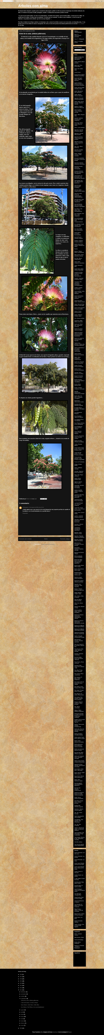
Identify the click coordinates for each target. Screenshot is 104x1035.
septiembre (24, 998)
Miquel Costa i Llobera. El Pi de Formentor (79, 914)
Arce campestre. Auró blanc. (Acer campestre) (79, 214)
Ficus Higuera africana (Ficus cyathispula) (79, 423)
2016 (21, 978)
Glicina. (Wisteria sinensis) (78, 468)
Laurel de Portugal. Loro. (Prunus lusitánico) (78, 504)
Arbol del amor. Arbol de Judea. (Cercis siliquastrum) (79, 200)
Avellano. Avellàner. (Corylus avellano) (78, 241)
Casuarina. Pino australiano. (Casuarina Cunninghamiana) (78, 283)
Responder (25, 513)
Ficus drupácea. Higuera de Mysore (78, 416)
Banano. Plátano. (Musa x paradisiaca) (79, 252)
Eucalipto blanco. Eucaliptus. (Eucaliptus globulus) (79, 409)
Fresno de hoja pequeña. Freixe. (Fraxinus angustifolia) (79, 458)
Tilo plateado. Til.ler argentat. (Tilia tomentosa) (78, 821)
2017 (21, 976)
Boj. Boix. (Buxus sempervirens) (78, 259)
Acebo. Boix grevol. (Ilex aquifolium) (78, 92)
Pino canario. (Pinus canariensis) (78, 674)
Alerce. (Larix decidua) (79, 127)
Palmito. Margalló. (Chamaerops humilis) (79, 636)
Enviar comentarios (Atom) (48, 544)
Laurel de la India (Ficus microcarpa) (78, 500)
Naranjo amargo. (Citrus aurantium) (78, 578)
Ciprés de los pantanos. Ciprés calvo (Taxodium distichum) (79, 344)
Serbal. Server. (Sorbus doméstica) (78, 798)
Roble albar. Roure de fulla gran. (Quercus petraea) (79, 730)
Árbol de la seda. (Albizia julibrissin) (29, 1000)
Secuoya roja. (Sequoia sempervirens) (77, 789)
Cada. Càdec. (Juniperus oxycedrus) (79, 262)
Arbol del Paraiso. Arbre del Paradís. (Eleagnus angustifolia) (79, 205)
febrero (23, 1023)
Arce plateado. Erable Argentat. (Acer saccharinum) (79, 225)
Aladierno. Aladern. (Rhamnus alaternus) (79, 107)
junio (22, 1014)
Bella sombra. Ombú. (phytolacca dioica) (79, 255)
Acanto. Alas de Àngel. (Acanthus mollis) (79, 88)
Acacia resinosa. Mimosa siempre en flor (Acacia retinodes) (79, 84)
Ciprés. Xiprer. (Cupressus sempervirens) (77, 358)
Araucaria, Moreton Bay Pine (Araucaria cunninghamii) (78, 172)
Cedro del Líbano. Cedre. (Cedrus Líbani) (79, 301)
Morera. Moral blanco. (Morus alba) (79, 569)
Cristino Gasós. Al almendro (78, 872)
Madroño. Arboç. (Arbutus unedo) (78, 533)
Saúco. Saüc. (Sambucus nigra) (78, 780)
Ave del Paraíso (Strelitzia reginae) (78, 238)
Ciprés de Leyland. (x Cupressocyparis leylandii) (79, 339)
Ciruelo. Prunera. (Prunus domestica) (78, 366)
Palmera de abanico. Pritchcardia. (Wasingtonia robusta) (79, 622)
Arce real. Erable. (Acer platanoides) (78, 229)
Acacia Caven (77, 72)
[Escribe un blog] (42, 499)
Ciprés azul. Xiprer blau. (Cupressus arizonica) (78, 325)
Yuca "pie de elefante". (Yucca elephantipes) (79, 845)
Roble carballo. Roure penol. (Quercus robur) (79, 738)
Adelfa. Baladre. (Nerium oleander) (78, 95)
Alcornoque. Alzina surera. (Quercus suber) (78, 124)
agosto (22, 1009)
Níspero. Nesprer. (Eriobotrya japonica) (79, 589)
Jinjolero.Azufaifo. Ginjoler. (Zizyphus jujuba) (78, 491)
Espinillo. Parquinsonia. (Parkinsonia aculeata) (79, 392)
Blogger (70, 1032)
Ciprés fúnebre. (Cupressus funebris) (79, 354)
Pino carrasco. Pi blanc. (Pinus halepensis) (78, 678)
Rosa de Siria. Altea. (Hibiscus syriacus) (78, 753)
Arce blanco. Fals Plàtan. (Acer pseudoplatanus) (32, 1007)
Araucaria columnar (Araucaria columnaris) (79, 163)
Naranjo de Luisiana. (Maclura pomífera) (79, 581)
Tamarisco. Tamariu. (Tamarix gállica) (78, 809)
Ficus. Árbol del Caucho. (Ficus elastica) (77, 432)
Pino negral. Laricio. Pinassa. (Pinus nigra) (79, 687)
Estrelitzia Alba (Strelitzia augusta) (78, 405)
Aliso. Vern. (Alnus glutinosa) (78, 147)
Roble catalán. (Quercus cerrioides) (79, 741)
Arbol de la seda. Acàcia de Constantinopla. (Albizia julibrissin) (78, 195)
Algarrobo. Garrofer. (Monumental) (78, 134)
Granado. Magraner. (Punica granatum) (79, 472)
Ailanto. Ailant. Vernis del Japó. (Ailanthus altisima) (79, 103)
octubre (23, 996)
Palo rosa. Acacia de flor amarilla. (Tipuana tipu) (79, 645)
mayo (22, 1016)
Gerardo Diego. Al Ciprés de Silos (78, 886)
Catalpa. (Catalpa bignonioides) (78, 288)
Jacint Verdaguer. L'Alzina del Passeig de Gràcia (79, 890)
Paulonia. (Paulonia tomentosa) (78, 654)
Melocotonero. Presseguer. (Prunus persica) (79, 544)
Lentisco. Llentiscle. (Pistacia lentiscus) (78, 516)
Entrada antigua (65, 539)
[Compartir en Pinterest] (46, 499)
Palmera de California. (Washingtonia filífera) (79, 626)
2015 (21, 981)
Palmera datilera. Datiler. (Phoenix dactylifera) (78, 611)
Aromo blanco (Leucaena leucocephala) (77, 233)
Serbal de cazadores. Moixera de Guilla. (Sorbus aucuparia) (79, 794)
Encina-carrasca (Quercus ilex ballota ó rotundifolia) (79, 380)
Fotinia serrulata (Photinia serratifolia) (79, 441)
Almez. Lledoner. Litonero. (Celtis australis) (78, 154)
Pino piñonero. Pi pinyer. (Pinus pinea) (79, 694)
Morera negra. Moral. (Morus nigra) (79, 566)
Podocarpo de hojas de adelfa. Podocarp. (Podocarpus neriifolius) (79, 715)
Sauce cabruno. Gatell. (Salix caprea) (79, 773)
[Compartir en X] (43, 499)
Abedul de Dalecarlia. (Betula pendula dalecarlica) (79, 58)
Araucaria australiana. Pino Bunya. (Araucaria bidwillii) (79, 159)
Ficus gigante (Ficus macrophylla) (78, 420)
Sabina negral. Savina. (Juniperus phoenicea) (79, 761)
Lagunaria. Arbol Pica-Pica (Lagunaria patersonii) (79, 496)
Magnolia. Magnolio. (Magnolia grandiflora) (79, 536)
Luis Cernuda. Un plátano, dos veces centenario (78, 905)
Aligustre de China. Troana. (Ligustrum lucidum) (78, 143)
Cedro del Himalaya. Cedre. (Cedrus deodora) (79, 297)
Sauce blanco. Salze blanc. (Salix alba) (79, 769)
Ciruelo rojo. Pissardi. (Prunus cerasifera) (79, 362)
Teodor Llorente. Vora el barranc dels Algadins (79, 925)
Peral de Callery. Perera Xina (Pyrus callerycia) (78, 658)
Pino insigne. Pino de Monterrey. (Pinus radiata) (79, 683)
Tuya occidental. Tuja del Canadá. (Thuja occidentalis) (79, 834)
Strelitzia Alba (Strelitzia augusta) (78, 806)
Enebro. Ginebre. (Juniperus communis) (79, 388)
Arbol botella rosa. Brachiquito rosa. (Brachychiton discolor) (79, 177)
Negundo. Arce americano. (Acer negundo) (78, 585)
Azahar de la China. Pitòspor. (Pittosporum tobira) (79, 245)
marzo (22, 1021)
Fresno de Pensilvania (79, 461)
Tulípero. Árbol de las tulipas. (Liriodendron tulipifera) (79, 829)
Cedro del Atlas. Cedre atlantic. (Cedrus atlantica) (79, 292)
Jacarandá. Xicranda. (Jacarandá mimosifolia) (79, 486)
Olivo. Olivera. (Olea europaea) (78, 596)
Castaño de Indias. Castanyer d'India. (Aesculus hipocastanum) (78, 274)
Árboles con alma (33, 6)
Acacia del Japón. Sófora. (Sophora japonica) (78, 79)
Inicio (46, 539)
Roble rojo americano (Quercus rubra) (79, 749)
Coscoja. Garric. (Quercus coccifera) (78, 373)
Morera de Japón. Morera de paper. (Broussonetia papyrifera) (78, 561)
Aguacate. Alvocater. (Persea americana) (79, 99)
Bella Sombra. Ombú (79, 937)
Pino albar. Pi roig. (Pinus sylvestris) (78, 671)
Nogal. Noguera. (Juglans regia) (78, 593)
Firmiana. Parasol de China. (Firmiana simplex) (79, 437)
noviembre (23, 994)
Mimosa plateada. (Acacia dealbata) (78, 556)
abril (22, 1018)
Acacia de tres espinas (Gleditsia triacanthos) (79, 75)
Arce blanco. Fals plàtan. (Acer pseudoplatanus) (78, 210)
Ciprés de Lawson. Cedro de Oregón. (78, 329)
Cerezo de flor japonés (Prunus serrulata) (79, 308)
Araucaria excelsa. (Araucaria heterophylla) (78, 167)
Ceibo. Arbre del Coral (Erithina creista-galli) (79, 305)
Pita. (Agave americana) (77, 707)
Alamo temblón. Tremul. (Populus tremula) (78, 111)
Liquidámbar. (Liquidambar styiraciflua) (77, 529)
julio (22, 1012)
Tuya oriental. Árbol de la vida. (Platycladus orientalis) (79, 838)
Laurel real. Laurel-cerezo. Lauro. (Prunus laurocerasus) (79, 509)
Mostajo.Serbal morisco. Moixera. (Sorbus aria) (78, 573)
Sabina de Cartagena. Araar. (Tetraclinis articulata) (79, 757)
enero (22, 1025)
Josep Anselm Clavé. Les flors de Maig (79, 898)
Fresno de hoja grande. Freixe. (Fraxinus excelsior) (78, 453)
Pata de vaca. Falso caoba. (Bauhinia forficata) (78, 650)
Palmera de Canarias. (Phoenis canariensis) (79, 633)
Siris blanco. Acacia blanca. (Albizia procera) (78, 802)
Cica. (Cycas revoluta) (79, 318)
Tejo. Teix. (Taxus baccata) (78, 813)
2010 (21, 1028)
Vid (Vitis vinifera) (78, 842)
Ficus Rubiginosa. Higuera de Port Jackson (78, 427)
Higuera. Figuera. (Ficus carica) (78, 482)
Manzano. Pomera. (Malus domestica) (78, 540)
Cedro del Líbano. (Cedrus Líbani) (29, 1002)
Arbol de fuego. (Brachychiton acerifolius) (77, 186)
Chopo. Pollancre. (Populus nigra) (78, 315)
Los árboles (81, 23)
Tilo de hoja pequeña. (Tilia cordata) (79, 817)
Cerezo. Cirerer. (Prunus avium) (78, 312)
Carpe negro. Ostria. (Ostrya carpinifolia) (79, 269)
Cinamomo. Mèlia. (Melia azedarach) (78, 321)
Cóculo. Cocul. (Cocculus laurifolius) (79, 369)
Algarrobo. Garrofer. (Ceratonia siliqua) (78, 130)
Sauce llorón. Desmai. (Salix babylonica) (79, 776)
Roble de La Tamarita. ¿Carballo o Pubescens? (79, 947)
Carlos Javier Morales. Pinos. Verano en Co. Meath (79, 868)
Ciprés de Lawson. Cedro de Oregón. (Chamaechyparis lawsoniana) (78, 334)
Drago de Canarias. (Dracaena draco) (78, 376)
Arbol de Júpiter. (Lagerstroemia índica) (79, 190)
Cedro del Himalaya (78, 939)
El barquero (26, 507)
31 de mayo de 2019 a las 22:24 (36, 507)
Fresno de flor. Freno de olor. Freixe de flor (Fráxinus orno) (79, 449)
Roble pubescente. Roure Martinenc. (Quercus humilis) (78, 745)
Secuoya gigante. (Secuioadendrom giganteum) (78, 784)
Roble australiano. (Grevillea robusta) (78, 734)
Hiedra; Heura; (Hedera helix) (77, 479)
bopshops (55, 1032)
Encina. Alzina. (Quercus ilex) (77, 385)
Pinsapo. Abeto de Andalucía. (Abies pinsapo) (78, 703)
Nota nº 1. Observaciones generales (77, 35)
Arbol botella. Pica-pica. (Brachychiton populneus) (78, 182)
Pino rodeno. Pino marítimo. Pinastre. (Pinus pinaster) (78, 698)
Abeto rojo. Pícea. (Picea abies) (78, 66)
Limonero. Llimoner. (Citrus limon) (78, 525)
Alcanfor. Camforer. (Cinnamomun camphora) (78, 119)
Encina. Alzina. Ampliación (77, 943)
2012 (21, 987)
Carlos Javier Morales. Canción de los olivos (79, 864)
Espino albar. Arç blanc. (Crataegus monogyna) (78, 397)
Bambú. (76, 248)
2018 (21, 974)
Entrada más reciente (25, 539)
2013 (21, 985)
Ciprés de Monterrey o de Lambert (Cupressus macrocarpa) (79, 349)
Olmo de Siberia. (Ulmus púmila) (78, 600)
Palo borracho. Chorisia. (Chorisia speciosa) (78, 640)
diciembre (23, 991)
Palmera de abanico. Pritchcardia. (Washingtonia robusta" (79, 616)
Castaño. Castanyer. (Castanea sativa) (79, 279)
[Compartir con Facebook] (45, 499)
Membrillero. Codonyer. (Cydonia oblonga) (78, 549)
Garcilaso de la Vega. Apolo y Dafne (79, 882)
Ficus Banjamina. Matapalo (78, 413)
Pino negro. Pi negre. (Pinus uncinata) (79, 691)
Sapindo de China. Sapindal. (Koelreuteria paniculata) (79, 765)
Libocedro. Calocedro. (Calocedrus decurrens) (79, 520)
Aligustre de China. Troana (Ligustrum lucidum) (78, 138)
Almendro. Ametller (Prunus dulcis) (78, 150)
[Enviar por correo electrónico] (41, 499)
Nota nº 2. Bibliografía (79, 39)
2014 (21, 983)
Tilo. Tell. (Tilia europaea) (77, 825)
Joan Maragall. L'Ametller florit (77, 894)
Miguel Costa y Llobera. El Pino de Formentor (78, 910)
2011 (21, 990)
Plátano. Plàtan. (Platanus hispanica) (79, 711)
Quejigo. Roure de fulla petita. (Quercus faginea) (79, 721)
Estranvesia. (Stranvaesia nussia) (79, 401)
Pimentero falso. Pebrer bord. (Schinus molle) (79, 666)
